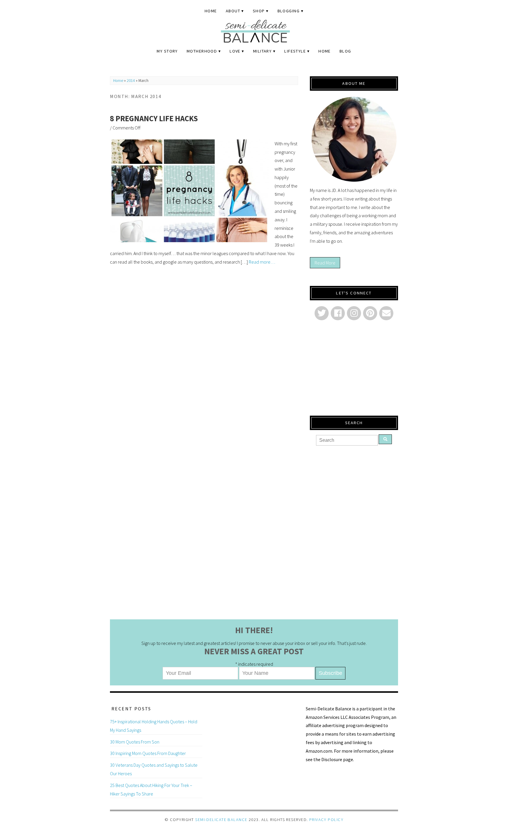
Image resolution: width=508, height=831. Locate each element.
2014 (131, 80)
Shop (259, 11)
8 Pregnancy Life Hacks (154, 118)
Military (262, 51)
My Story (167, 51)
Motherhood (202, 51)
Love (235, 51)
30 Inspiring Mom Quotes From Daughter (148, 753)
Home (211, 11)
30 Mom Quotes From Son (134, 742)
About (233, 11)
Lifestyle (295, 51)
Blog (345, 51)
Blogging (289, 11)
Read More (325, 263)
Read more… (262, 262)
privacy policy (326, 819)
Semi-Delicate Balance (221, 819)
